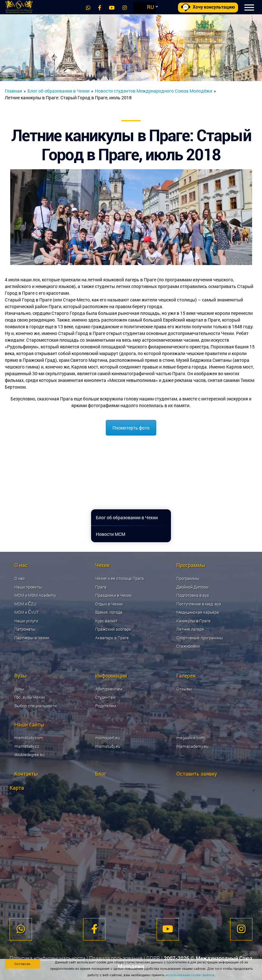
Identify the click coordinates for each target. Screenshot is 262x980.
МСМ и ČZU (25, 604)
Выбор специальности (35, 706)
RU (150, 7)
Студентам (105, 697)
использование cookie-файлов (190, 975)
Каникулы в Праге (193, 621)
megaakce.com (190, 738)
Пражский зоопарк (113, 629)
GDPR (153, 958)
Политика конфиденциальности (47, 958)
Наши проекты (28, 587)
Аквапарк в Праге (112, 638)
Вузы (19, 689)
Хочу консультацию (214, 7)
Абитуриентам (108, 689)
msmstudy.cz (26, 746)
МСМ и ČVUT (26, 612)
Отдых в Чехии (109, 604)
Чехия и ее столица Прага (119, 578)
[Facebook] (99, 7)
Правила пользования (116, 958)
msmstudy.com (28, 738)
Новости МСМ (110, 534)
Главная (13, 91)
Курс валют (106, 621)
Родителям (105, 706)
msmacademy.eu (192, 746)
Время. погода (108, 612)
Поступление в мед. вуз (198, 604)
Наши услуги (26, 621)
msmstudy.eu (107, 746)
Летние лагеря (190, 629)
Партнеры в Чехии (31, 638)
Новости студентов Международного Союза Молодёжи (153, 91)
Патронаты (24, 629)
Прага (100, 587)
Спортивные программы (199, 638)
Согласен (22, 964)
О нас (19, 578)
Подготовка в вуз (192, 595)
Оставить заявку (196, 773)
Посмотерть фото (131, 428)
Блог (100, 773)
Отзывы (184, 689)
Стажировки (188, 646)
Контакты (26, 773)
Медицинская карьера (197, 612)
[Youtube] (112, 7)
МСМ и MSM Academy (35, 595)
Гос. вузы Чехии (29, 697)
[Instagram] (124, 7)
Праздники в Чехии (113, 595)
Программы (187, 578)
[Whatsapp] (88, 7)
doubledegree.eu (29, 754)
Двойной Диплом (192, 587)
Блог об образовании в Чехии (58, 91)
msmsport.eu (107, 738)
